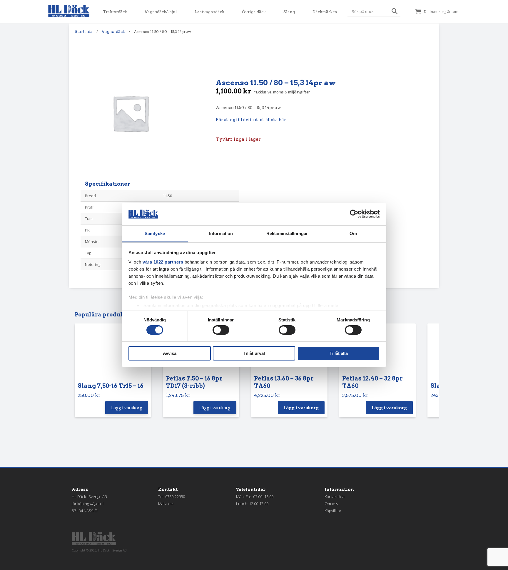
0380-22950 (175, 496)
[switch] (221, 330)
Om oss (331, 503)
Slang (289, 12)
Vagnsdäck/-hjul (161, 12)
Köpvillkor (333, 510)
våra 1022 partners (163, 261)
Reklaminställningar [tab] (287, 233)
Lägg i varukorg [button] (126, 407)
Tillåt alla (339, 353)
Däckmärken (325, 12)
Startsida (84, 31)
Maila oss (166, 503)
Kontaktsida (335, 496)
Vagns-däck (113, 31)
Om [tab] (353, 233)
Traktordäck (115, 12)
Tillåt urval (254, 353)
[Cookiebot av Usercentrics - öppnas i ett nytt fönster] (354, 213)
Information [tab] (221, 233)
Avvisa (169, 353)
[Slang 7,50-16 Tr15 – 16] (113, 354)
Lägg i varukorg (301, 407)
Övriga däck (254, 12)
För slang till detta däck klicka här (251, 119)
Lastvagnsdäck (209, 12)
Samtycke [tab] (155, 233)
